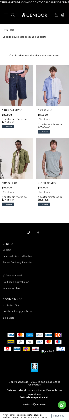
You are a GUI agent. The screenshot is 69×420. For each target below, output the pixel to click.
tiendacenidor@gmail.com (17, 311)
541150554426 (11, 305)
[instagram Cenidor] (28, 232)
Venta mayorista (11, 288)
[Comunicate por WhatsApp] (62, 405)
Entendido (58, 416)
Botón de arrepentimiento (34, 397)
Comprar (8, 126)
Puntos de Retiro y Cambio (17, 256)
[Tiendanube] (34, 404)
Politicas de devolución (16, 282)
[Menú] (6, 15)
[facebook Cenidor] (38, 232)
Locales (7, 249)
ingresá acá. (34, 394)
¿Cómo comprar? (12, 275)
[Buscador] (13, 15)
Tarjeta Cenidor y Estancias (17, 262)
